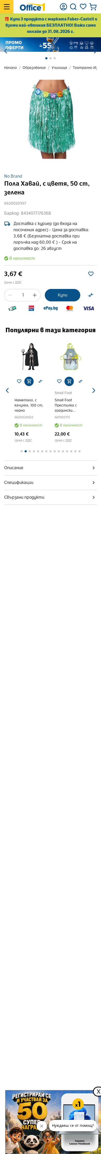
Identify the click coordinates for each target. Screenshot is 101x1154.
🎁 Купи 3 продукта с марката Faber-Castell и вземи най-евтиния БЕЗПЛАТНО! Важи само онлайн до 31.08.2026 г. (50, 25)
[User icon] (63, 7)
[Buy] (46, 381)
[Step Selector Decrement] (10, 295)
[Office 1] (32, 7)
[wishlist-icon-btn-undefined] (36, 381)
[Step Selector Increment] (35, 295)
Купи (62, 295)
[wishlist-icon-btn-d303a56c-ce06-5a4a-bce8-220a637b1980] (91, 274)
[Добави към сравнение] (90, 295)
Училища (59, 68)
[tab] (50, 467)
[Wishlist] (83, 7)
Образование (34, 68)
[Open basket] (93, 7)
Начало (10, 68)
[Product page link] (48, 357)
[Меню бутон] (6, 6)
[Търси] (73, 7)
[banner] (50, 44)
